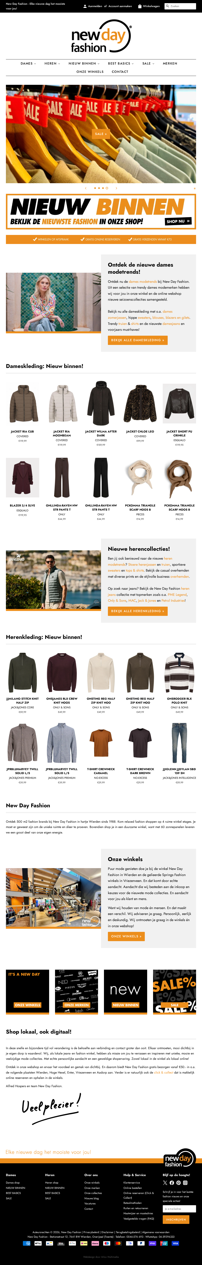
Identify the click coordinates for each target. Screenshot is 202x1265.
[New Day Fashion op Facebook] (171, 1184)
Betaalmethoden (132, 1203)
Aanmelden (95, 6)
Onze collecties (93, 1193)
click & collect (163, 1072)
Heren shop (51, 1183)
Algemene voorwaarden (155, 1232)
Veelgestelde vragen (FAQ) (138, 1219)
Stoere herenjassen (142, 564)
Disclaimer (107, 1232)
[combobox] (180, 6)
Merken (170, 63)
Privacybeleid (91, 1232)
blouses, (158, 317)
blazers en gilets (177, 317)
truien (123, 323)
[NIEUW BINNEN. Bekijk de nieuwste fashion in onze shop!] (101, 228)
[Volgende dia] (116, 188)
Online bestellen (132, 1188)
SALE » (101, 134)
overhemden (179, 576)
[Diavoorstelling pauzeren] (194, 188)
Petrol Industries (173, 600)
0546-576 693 (134, 1237)
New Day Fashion (71, 1232)
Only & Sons (117, 600)
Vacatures (89, 1203)
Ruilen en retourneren (135, 1208)
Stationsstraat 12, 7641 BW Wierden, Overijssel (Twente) (81, 1237)
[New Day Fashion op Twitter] (165, 1184)
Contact (120, 71)
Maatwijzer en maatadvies (138, 1213)
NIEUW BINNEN (15, 1188)
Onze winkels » (126, 936)
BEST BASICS (120, 63)
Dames (27, 63)
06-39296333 (166, 1237)
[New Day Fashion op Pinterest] (178, 1184)
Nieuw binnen (83, 63)
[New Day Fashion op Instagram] (185, 1184)
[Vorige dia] (85, 188)
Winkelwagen (151, 6)
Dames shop (13, 1183)
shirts (135, 323)
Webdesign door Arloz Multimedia (101, 1257)
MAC (132, 600)
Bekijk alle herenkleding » (137, 611)
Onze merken (92, 1188)
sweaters (144, 317)
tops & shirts (135, 570)
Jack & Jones (147, 600)
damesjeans (171, 323)
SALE (9, 1198)
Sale (147, 63)
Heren (51, 63)
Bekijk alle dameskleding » (137, 340)
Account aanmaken (120, 6)
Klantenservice (131, 1183)
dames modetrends (143, 281)
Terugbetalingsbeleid (128, 1232)
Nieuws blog (91, 1198)
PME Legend (177, 594)
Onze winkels (90, 71)
